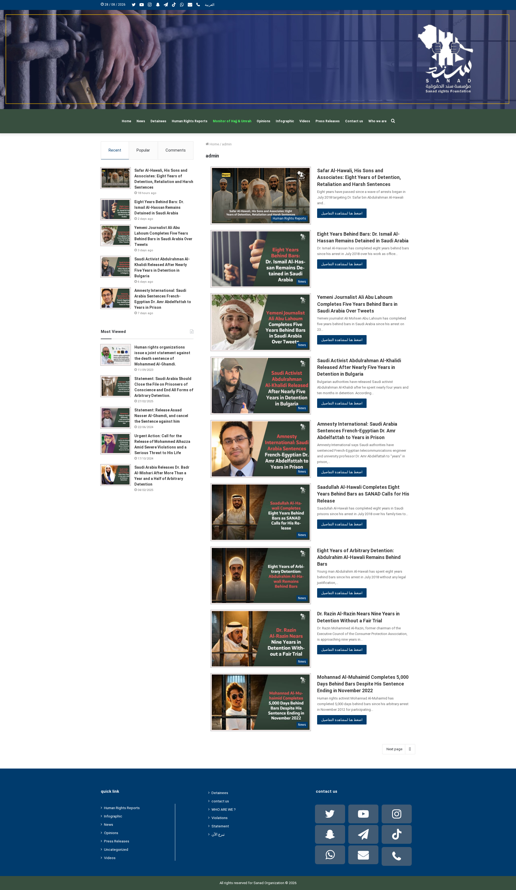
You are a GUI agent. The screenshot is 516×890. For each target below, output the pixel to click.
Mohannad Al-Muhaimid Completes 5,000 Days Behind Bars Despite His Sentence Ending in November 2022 (362, 683)
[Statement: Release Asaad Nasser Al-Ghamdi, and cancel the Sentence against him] (115, 417)
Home (126, 121)
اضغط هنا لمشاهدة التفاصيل (342, 213)
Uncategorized (116, 849)
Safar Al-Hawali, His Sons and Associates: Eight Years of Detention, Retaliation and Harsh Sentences (359, 177)
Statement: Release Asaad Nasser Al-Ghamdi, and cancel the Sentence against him (161, 416)
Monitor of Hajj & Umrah (232, 121)
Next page (394, 749)
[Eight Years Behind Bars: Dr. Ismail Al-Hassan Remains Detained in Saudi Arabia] (115, 209)
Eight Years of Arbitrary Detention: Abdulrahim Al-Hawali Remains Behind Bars (359, 557)
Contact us (354, 121)
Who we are (377, 121)
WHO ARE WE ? (224, 809)
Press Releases (328, 121)
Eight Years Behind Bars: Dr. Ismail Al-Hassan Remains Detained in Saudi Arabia (159, 207)
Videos (304, 121)
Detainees (158, 121)
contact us (220, 801)
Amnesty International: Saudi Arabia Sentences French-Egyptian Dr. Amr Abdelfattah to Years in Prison (357, 430)
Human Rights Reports (189, 121)
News (141, 121)
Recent (115, 150)
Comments (176, 150)
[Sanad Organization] (258, 59)
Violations (220, 818)
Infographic (285, 121)
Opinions (263, 121)
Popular (143, 150)
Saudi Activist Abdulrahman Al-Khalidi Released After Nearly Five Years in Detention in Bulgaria (359, 367)
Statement (220, 826)
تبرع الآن (218, 834)
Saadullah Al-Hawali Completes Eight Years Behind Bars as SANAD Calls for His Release (363, 493)
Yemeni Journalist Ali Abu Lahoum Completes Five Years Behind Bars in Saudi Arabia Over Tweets (357, 303)
